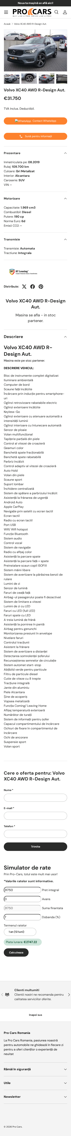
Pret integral (50, 890)
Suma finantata (52, 908)
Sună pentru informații (38, 136)
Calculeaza (16, 952)
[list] (35, 50)
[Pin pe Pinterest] (41, 286)
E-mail (8, 808)
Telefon (8, 826)
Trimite (35, 846)
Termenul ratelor (15, 925)
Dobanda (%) (51, 917)
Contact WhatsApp (44, 120)
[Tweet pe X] (24, 286)
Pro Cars (17, 1126)
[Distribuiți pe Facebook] (32, 286)
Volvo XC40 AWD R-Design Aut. (30, 24)
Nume (7, 790)
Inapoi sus (35, 1015)
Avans (46, 899)
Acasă (7, 24)
